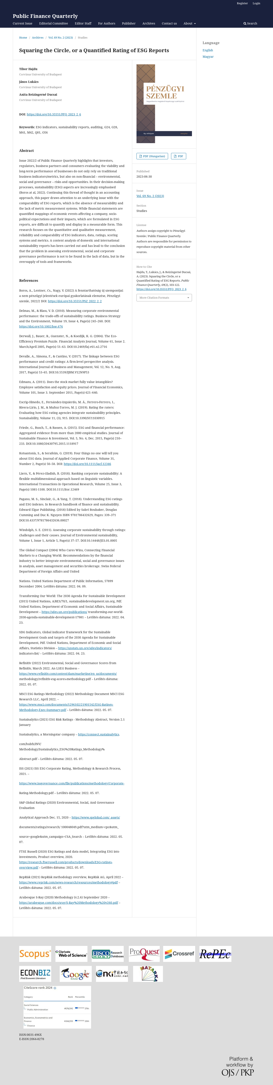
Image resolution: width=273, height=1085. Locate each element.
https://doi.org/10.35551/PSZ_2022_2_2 (75, 301)
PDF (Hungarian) (153, 156)
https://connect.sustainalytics (98, 734)
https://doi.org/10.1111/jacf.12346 (87, 464)
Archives (148, 23)
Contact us (169, 23)
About (188, 23)
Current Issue (22, 23)
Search (251, 23)
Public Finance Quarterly (45, 15)
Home (23, 37)
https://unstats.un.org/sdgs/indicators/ (85, 648)
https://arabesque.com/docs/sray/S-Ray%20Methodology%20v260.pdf (68, 903)
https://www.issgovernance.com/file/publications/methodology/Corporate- (71, 783)
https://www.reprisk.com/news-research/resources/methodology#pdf (68, 882)
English (208, 50)
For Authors (106, 23)
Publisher (129, 23)
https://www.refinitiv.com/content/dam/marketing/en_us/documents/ (68, 674)
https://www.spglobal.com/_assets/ (96, 817)
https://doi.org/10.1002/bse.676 (41, 326)
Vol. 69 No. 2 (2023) (60, 37)
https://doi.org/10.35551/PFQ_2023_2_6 (54, 114)
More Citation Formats (154, 297)
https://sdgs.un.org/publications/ (64, 612)
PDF (180, 156)
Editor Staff (83, 23)
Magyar (208, 57)
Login (256, 3)
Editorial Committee (53, 23)
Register (242, 3)
